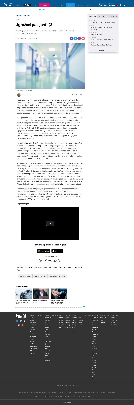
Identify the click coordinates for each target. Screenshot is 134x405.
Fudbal (47, 325)
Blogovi (58, 386)
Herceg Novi (94, 340)
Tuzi (93, 372)
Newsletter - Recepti (69, 396)
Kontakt (103, 392)
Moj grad (95, 315)
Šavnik (94, 367)
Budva (94, 329)
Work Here (103, 317)
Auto (31, 332)
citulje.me (104, 5)
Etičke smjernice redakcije (38, 392)
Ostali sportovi (47, 338)
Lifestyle (75, 315)
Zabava (67, 315)
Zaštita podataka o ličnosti (84, 396)
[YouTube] (50, 260)
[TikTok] (59, 260)
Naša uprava (33, 353)
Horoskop (75, 332)
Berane (94, 325)
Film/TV (67, 322)
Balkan (61, 317)
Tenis (46, 329)
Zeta (93, 377)
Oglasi (113, 5)
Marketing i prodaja (93, 392)
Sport (47, 315)
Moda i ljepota (74, 321)
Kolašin (94, 344)
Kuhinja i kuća (74, 326)
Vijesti (32, 315)
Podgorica (95, 317)
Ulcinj (93, 374)
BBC (78, 386)
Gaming (67, 325)
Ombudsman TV (33, 350)
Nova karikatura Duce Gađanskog (102, 45)
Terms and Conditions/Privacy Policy (51, 396)
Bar (93, 322)
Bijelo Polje (95, 327)
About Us (96, 396)
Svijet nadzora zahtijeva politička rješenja (102, 28)
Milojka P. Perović (26, 95)
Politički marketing (114, 324)
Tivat (93, 370)
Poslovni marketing (114, 319)
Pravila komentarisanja (65, 392)
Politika (32, 317)
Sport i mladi (47, 354)
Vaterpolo (47, 334)
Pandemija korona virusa (57, 276)
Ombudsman (33, 346)
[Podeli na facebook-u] (71, 38)
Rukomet (47, 332)
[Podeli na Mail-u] (83, 38)
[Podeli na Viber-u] (79, 38)
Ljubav (74, 329)
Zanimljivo (68, 320)
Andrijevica (95, 320)
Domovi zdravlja (40, 276)
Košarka (47, 327)
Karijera (37, 396)
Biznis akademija (33, 335)
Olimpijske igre (48, 343)
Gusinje (94, 336)
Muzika (67, 317)
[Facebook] (40, 260)
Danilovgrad (95, 334)
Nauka (32, 344)
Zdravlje (74, 317)
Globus (61, 322)
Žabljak (94, 379)
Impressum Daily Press (80, 392)
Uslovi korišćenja (53, 392)
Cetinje (94, 332)
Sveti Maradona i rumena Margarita (103, 22)
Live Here (102, 322)
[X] (45, 260)
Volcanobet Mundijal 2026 (48, 320)
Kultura (32, 327)
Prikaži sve (103, 51)
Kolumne (88, 315)
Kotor (93, 346)
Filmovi (81, 325)
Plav (93, 355)
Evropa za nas (62, 326)
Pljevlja (94, 363)
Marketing (114, 315)
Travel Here (103, 320)
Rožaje (94, 365)
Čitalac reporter (111, 392)
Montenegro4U (105, 315)
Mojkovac (95, 348)
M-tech (32, 339)
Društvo (32, 320)
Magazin (55, 315)
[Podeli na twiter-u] (75, 38)
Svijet (61, 315)
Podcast (32, 329)
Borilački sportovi (47, 350)
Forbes (40, 315)
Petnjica (94, 353)
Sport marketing (48, 359)
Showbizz (68, 327)
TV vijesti (81, 316)
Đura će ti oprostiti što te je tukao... (102, 40)
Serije (80, 322)
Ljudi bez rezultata (97, 35)
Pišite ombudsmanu (24, 392)
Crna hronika (33, 325)
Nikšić (93, 351)
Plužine (94, 358)
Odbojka (47, 346)
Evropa (61, 320)
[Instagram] (55, 260)
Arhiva (64, 386)
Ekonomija (33, 322)
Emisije (81, 320)
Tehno (32, 341)
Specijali (72, 386)
